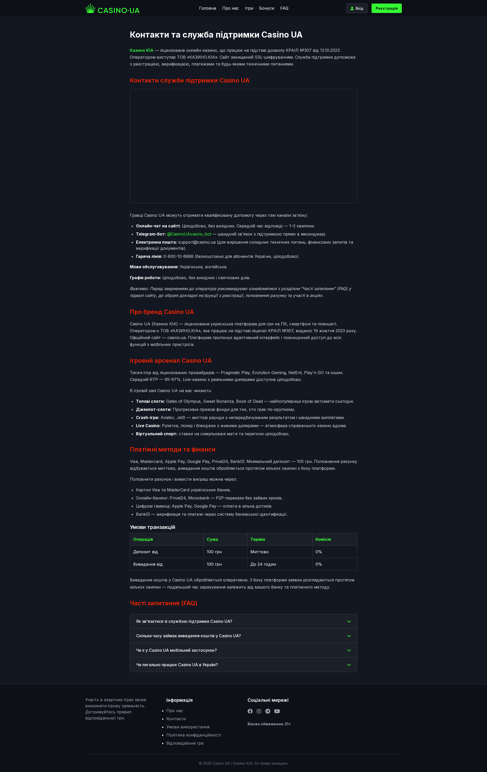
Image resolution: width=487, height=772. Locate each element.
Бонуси (266, 8)
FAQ (284, 8)
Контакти (176, 718)
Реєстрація (387, 8)
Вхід (359, 8)
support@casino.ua (197, 242)
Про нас (230, 8)
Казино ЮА (141, 50)
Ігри (249, 8)
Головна (207, 8)
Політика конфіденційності (193, 734)
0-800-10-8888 (179, 256)
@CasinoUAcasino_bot (189, 234)
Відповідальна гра (184, 743)
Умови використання (188, 726)
